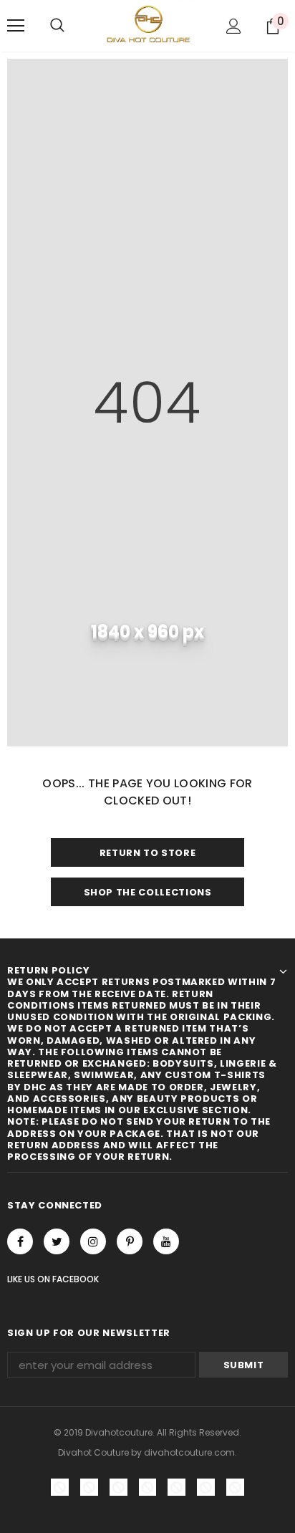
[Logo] (147, 25)
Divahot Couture (93, 1452)
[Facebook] (20, 1241)
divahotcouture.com (189, 1452)
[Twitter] (56, 1241)
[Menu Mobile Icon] (15, 25)
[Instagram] (93, 1241)
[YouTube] (166, 1241)
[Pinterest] (129, 1241)
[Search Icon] (57, 26)
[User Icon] (233, 26)
